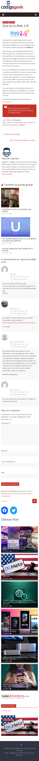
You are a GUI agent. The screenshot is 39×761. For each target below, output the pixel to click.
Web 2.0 (10, 120)
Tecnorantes (7, 102)
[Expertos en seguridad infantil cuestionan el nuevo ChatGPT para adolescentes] (19, 665)
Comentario (6, 423)
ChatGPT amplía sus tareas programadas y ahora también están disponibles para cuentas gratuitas (19, 602)
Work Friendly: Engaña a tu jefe (23, 140)
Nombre (4, 451)
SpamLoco (16, 308)
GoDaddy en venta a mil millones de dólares (16, 210)
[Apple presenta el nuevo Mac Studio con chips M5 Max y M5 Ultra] (19, 637)
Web (2, 473)
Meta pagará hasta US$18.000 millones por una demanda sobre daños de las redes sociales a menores (20, 574)
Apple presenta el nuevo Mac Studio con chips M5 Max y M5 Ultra (19, 658)
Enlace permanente (20, 279)
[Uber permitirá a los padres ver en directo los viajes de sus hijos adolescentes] (19, 527)
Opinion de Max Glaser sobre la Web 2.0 (21, 122)
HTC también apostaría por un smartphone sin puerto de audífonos (19, 239)
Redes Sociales (8, 720)
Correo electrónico (8, 462)
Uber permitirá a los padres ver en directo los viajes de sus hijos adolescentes (19, 548)
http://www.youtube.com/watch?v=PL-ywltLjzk (19, 323)
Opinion (12, 22)
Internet (6, 22)
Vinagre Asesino (18, 342)
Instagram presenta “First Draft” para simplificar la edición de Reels (20, 630)
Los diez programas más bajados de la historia (17, 249)
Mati (14, 274)
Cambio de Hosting (11, 134)
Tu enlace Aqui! (6, 711)
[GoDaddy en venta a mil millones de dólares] (10, 189)
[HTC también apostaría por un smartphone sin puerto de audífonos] (15, 218)
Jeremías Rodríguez (17, 733)
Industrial (16, 390)
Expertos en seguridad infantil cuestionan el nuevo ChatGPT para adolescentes (18, 686)
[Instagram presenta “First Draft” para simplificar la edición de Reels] (19, 610)
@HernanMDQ (7, 174)
